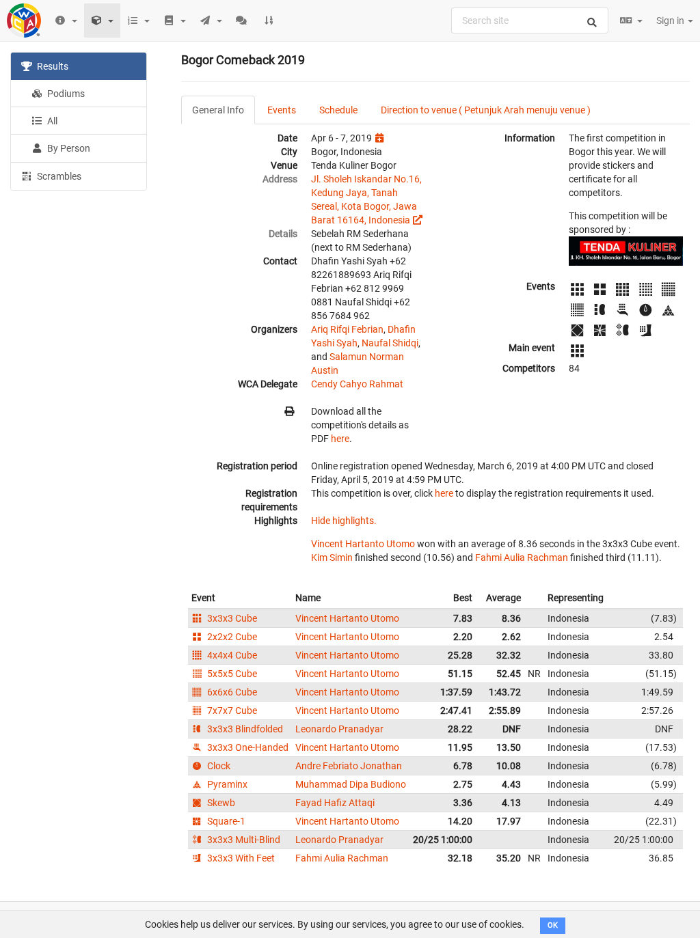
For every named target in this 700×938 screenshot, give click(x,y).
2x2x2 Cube (231, 636)
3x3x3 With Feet (240, 858)
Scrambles (58, 176)
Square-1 (225, 821)
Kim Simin (332, 557)
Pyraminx (226, 784)
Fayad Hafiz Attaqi (335, 802)
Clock (217, 765)
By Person (67, 148)
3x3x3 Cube (231, 618)
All (51, 120)
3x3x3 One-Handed (246, 747)
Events (281, 110)
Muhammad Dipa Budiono (350, 784)
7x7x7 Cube (231, 710)
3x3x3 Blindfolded (244, 728)
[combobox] (529, 20)
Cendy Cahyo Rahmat (357, 383)
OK (553, 925)
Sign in (671, 20)
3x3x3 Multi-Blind (242, 839)
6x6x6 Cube (231, 692)
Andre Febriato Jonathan (348, 765)
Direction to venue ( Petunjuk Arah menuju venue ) (486, 110)
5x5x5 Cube (231, 673)
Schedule (338, 110)
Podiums (65, 93)
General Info (218, 110)
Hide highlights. (344, 520)
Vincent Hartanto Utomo (363, 543)
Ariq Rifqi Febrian (347, 329)
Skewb (220, 802)
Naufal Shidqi (390, 342)
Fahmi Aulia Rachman (521, 557)
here (340, 438)
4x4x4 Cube (231, 655)
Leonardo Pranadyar (339, 728)
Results (51, 66)
